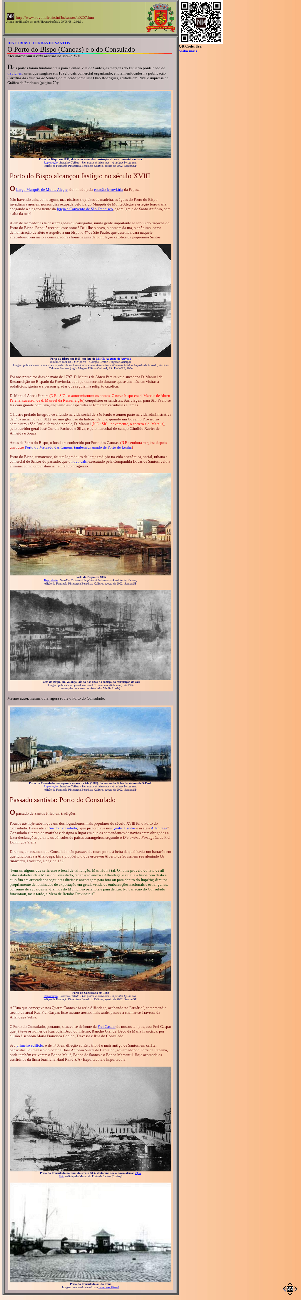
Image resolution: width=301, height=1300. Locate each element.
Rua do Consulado (62, 828)
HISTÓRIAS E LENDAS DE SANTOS (38, 43)
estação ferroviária (108, 189)
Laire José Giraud (108, 1287)
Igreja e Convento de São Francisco (85, 209)
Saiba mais (188, 51)
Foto (61, 1176)
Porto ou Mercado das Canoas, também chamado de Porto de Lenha (78, 447)
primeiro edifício (29, 1045)
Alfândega (159, 828)
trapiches (14, 73)
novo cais (79, 461)
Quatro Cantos (124, 828)
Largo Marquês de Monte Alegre (42, 189)
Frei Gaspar (107, 1026)
